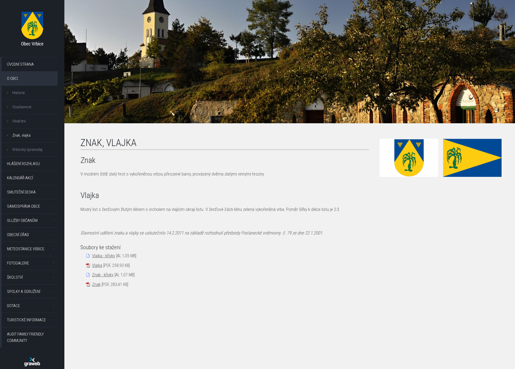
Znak (96, 284)
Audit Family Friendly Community (25, 337)
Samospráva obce (23, 206)
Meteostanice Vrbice (25, 249)
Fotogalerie (18, 263)
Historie (18, 92)
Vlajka (97, 265)
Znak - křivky (102, 274)
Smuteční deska (21, 192)
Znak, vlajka (21, 135)
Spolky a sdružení (23, 291)
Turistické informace (26, 320)
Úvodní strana (20, 64)
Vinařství (19, 121)
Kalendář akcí (20, 178)
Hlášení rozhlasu (23, 163)
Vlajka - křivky (103, 255)
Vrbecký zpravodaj (27, 149)
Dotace (13, 305)
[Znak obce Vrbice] (409, 158)
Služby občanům (22, 220)
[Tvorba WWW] (32, 361)
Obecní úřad (18, 234)
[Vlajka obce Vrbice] (472, 158)
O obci (12, 78)
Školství (15, 277)
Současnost (21, 107)
